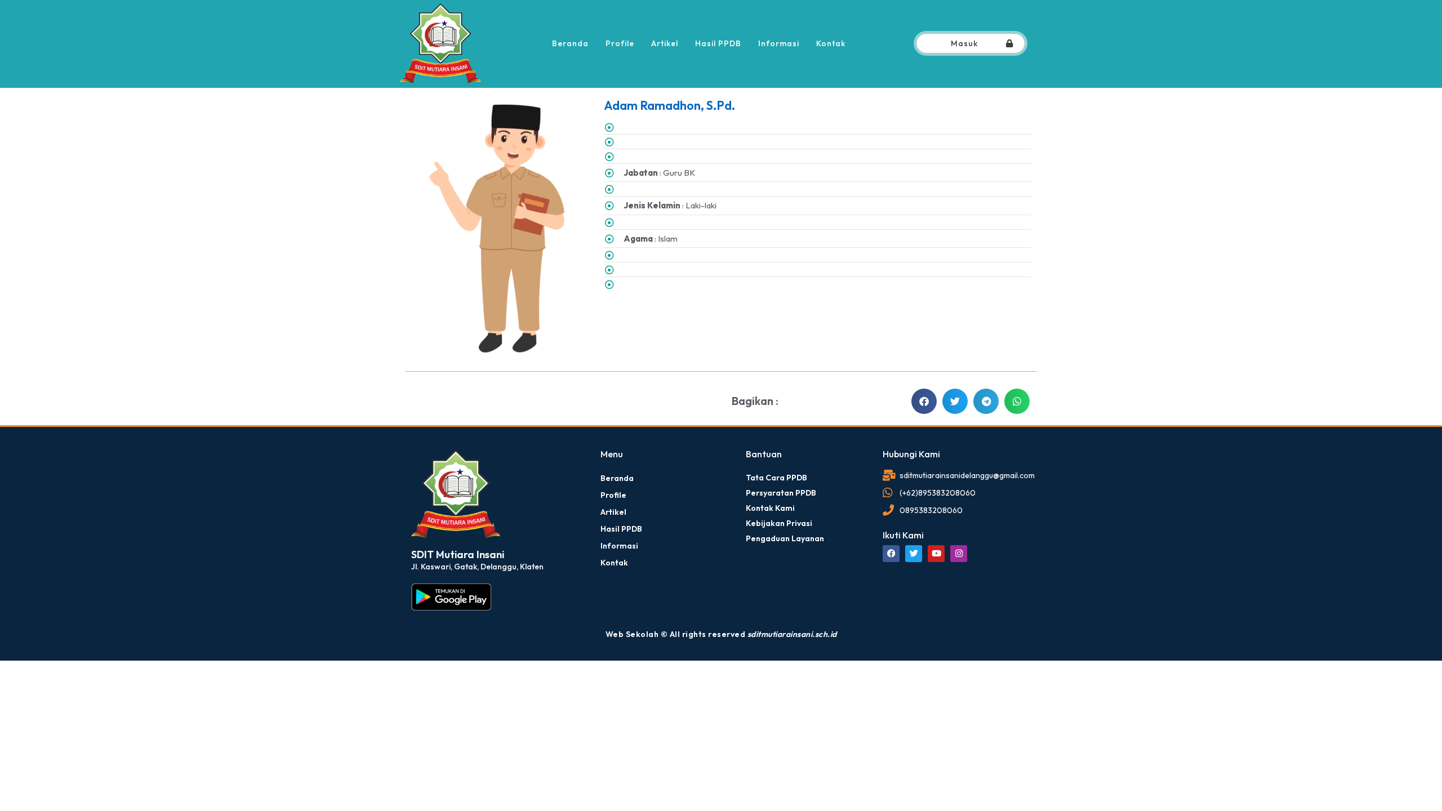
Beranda (570, 43)
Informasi (778, 43)
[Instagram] (958, 553)
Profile (620, 43)
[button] (924, 401)
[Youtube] (936, 553)
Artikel (664, 43)
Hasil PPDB (718, 43)
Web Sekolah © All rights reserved (721, 634)
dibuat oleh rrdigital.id (415, 433)
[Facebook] (891, 553)
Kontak (830, 43)
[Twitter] (913, 553)
